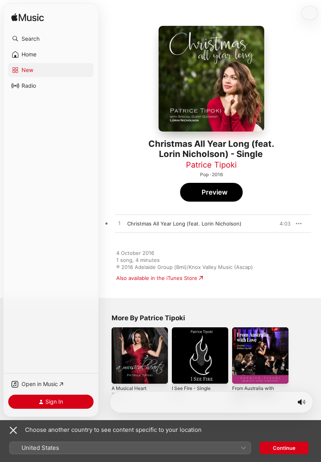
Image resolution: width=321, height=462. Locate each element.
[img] (27, 17)
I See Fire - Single (191, 388)
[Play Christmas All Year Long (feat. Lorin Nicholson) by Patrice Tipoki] (119, 223)
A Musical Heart (129, 388)
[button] (51, 38)
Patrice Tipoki (211, 165)
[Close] (13, 430)
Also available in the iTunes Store (156, 278)
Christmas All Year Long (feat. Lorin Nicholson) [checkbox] (184, 223)
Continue (284, 448)
